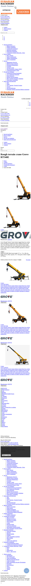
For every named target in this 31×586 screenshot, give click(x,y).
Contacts (6, 30)
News (8, 566)
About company (7, 28)
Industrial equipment (11, 50)
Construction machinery (12, 48)
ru (4, 36)
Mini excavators (10, 517)
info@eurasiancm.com (5, 17)
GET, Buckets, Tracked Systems (14, 85)
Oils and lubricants (11, 88)
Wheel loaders (10, 521)
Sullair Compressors (11, 57)
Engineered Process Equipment (14, 73)
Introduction (9, 555)
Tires (8, 82)
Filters (8, 84)
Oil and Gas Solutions (9, 71)
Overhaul (9, 66)
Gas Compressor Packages (13, 74)
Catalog (5, 27)
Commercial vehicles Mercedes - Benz (16, 52)
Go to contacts (4, 128)
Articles (8, 567)
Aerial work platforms (12, 540)
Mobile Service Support (12, 63)
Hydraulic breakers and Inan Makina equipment (18, 89)
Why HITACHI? (11, 557)
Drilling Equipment (11, 509)
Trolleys (8, 539)
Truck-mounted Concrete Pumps (14, 528)
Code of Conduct (11, 561)
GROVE (10, 239)
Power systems (7, 54)
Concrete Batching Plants (13, 543)
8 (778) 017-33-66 (5, 20)
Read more (3, 302)
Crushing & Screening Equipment (15, 544)
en (4, 38)
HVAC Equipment (11, 59)
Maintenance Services (12, 62)
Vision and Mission (11, 558)
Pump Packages (10, 76)
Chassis (8, 86)
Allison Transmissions (12, 58)
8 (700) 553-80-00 (5, 23)
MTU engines (10, 55)
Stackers (9, 532)
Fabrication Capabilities (12, 80)
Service (5, 61)
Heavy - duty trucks (11, 551)
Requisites (9, 563)
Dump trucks (10, 508)
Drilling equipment (11, 47)
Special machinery (8, 44)
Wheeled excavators (11, 520)
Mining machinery (11, 46)
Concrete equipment (11, 525)
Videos (8, 569)
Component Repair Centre (13, 70)
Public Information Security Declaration (16, 562)
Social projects (10, 565)
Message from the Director (13, 559)
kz (4, 39)
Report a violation (6, 455)
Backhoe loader (10, 524)
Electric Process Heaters (12, 77)
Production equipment (12, 51)
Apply (2, 251)
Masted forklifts (10, 534)
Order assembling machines (13, 536)
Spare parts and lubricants (10, 81)
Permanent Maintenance (12, 65)
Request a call (4, 24)
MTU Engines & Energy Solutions (15, 78)
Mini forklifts (10, 538)
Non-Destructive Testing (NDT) (14, 69)
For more (28, 259)
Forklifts (9, 535)
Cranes (5, 166)
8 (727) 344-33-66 (5, 16)
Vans (8, 549)
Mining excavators (11, 506)
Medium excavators (11, 519)
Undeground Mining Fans (13, 510)
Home (5, 161)
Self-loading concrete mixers (13, 527)
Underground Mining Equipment (14, 512)
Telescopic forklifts (11, 531)
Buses (8, 547)
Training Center (10, 67)
